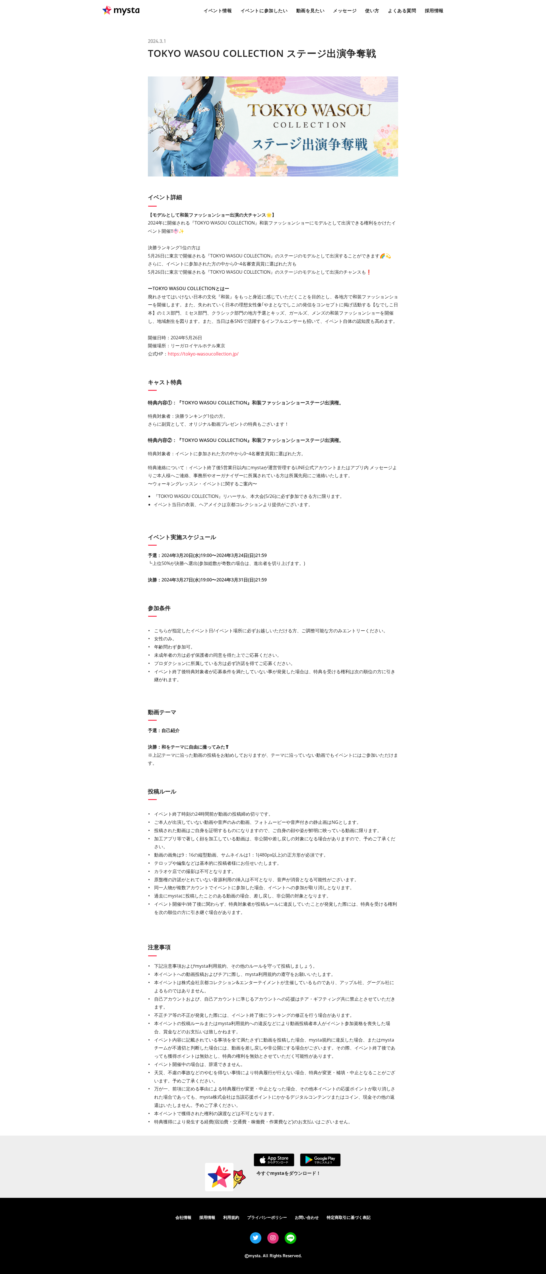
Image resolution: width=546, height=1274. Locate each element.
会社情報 (183, 1217)
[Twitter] (255, 1238)
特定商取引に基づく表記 (349, 1217)
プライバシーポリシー (267, 1217)
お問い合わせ (307, 1217)
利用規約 (231, 1217)
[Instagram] (273, 1238)
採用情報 (207, 1217)
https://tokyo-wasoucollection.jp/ (203, 354)
